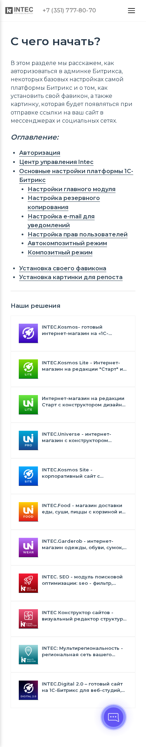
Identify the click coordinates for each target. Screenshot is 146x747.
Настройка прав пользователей (78, 234)
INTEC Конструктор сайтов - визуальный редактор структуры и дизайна (84, 616)
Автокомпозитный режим (67, 243)
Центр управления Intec (56, 162)
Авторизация (39, 152)
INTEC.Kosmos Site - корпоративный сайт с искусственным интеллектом (79, 473)
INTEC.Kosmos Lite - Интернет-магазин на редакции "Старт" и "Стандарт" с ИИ (82, 366)
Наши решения (36, 305)
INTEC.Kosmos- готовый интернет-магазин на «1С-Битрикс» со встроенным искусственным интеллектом (79, 330)
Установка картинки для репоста (71, 277)
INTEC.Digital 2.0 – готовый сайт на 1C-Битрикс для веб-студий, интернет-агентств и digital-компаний (82, 687)
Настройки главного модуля (72, 189)
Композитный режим (60, 252)
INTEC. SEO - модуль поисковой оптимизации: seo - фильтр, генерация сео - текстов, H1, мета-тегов (82, 580)
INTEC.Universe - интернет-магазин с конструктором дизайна (76, 437)
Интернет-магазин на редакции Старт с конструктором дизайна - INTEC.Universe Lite (83, 401)
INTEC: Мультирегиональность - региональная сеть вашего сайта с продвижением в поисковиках (82, 651)
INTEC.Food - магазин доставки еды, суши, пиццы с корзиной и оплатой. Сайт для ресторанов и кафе (84, 508)
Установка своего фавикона (62, 268)
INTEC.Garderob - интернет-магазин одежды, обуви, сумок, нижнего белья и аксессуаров (82, 544)
